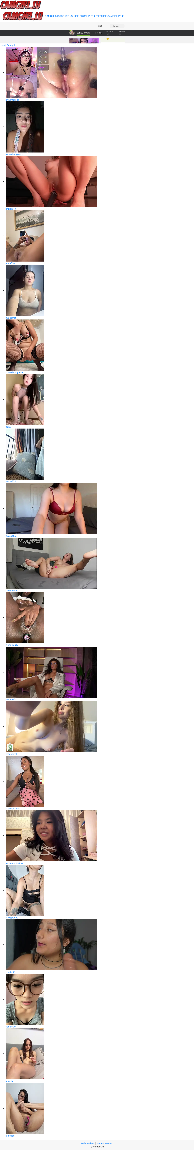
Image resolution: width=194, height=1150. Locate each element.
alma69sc (11, 263)
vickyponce (12, 917)
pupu (8, 426)
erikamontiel (12, 99)
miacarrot (11, 317)
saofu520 (11, 481)
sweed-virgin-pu (14, 154)
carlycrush (11, 590)
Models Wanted (104, 1143)
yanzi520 (11, 1026)
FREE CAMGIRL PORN (113, 16)
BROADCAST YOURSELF (68, 16)
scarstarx (11, 1081)
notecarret (11, 754)
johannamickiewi (14, 863)
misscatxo (11, 535)
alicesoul (10, 1135)
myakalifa (11, 699)
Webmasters (87, 1143)
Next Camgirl (8, 45)
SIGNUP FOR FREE (91, 16)
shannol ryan (12, 808)
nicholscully (12, 645)
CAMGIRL (50, 16)
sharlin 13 (11, 208)
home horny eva (14, 372)
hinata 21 (10, 972)
